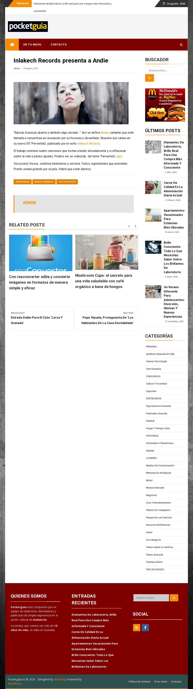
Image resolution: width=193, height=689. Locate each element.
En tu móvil (161, 681)
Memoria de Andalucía (158, 472)
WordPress (14, 683)
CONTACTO (59, 44)
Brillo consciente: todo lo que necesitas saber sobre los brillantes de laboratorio (174, 257)
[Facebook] (145, 627)
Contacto (176, 681)
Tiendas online (154, 562)
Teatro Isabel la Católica (159, 547)
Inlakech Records (88, 143)
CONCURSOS (153, 376)
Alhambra (151, 346)
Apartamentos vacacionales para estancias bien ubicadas (174, 219)
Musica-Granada (44, 182)
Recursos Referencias (158, 524)
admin (17, 68)
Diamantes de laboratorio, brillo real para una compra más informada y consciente (174, 155)
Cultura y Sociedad (156, 383)
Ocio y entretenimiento (158, 502)
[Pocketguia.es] (12, 45)
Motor (149, 480)
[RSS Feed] (136, 627)
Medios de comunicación (160, 465)
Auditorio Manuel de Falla (160, 354)
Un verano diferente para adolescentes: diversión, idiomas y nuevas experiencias (174, 301)
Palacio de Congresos (158, 510)
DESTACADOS (22, 182)
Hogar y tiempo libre (158, 428)
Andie (105, 132)
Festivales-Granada (156, 413)
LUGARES (151, 458)
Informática (152, 435)
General (150, 420)
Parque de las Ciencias (159, 517)
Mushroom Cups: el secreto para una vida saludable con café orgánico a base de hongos (103, 281)
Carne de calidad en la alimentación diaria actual (173, 189)
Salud (149, 532)
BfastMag (60, 679)
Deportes (151, 391)
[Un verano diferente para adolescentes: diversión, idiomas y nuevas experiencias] (153, 291)
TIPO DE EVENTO (67, 182)
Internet (150, 450)
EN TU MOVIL (32, 44)
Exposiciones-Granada (158, 406)
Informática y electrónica (160, 443)
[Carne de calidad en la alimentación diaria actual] (153, 187)
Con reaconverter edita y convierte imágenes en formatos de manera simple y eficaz (39, 282)
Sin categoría (153, 539)
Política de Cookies (140, 681)
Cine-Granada (153, 368)
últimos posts (162, 130)
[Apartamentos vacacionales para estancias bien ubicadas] (153, 215)
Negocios (151, 495)
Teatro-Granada (154, 554)
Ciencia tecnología (156, 361)
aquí (119, 156)
